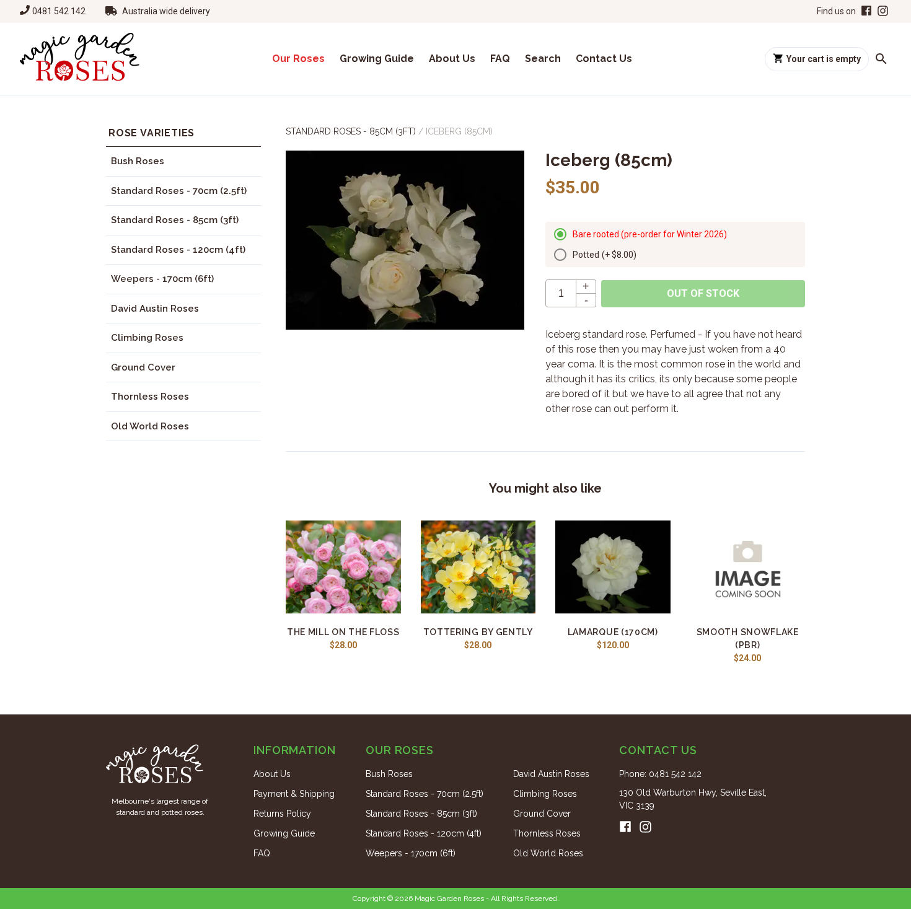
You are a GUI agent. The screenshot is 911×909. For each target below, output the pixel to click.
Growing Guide (377, 58)
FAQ (500, 58)
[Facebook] (865, 11)
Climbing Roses (147, 337)
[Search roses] (881, 59)
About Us (452, 58)
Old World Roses (150, 426)
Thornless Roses (150, 396)
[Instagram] (882, 11)
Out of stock (703, 293)
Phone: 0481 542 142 (660, 774)
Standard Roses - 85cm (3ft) (175, 220)
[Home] (79, 59)
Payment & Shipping (294, 794)
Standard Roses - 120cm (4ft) (178, 249)
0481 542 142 (59, 11)
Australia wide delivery (166, 11)
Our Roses (298, 58)
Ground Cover (143, 367)
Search (543, 58)
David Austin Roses (155, 308)
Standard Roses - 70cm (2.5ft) (179, 190)
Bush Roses (137, 161)
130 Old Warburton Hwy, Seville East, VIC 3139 (693, 799)
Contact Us (604, 58)
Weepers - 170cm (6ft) (162, 278)
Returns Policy (282, 814)
